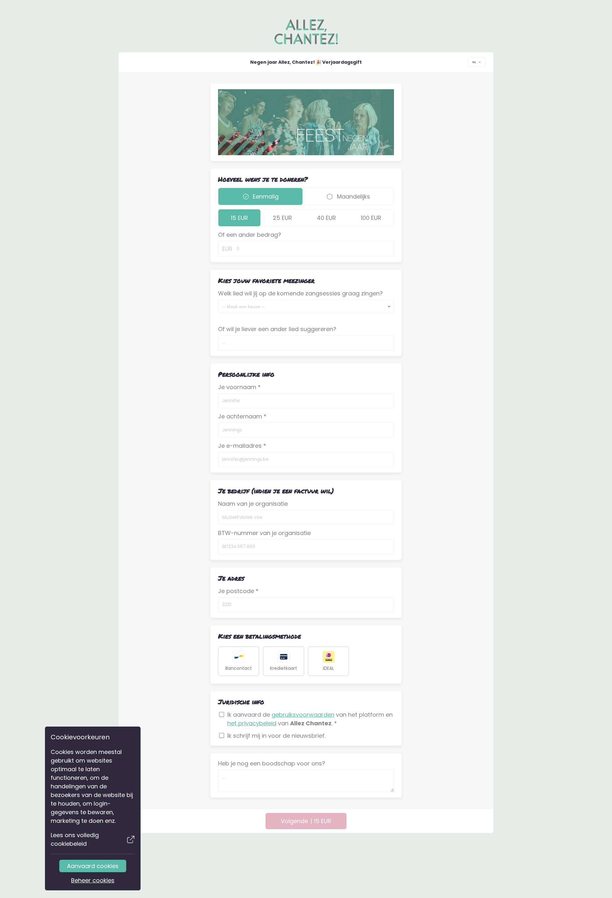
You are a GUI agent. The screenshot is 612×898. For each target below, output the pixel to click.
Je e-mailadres (242, 446)
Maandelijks (352, 196)
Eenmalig (265, 196)
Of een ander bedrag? (249, 235)
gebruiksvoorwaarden (303, 715)
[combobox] (477, 62)
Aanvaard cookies (93, 866)
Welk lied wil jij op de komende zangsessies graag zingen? (300, 293)
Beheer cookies (92, 880)
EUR (227, 249)
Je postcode (238, 591)
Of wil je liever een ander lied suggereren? (277, 329)
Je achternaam (242, 416)
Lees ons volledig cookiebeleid (75, 839)
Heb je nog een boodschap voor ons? (271, 763)
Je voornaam (239, 387)
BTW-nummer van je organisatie (264, 533)
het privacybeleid (251, 723)
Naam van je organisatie (253, 504)
